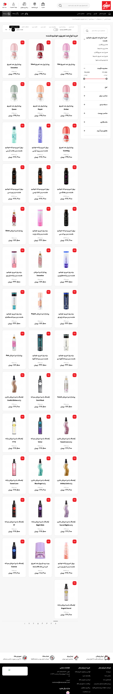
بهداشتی (89, 14)
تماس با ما (108, 676)
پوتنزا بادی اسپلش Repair (40, 314)
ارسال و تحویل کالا (84, 680)
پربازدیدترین (62, 27)
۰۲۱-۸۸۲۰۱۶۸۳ (61, 672)
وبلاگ (14, 14)
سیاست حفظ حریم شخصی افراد (101, 688)
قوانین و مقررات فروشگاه (82, 672)
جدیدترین (71, 27)
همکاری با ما (107, 680)
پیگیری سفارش (85, 688)
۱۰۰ (6, 30)
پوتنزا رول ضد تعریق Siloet (40, 64)
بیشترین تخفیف (14, 27)
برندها (5, 14)
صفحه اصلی (107, 19)
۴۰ (13, 30)
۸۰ (9, 30)
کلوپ (22, 14)
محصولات (99, 19)
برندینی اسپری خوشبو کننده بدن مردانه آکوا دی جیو (66, 359)
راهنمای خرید (86, 676)
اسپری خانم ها (101, 48)
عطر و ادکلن (102, 14)
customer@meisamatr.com (61, 682)
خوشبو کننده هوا (101, 60)
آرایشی (95, 14)
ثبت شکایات (86, 692)
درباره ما (108, 672)
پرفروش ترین (52, 27)
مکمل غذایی (80, 14)
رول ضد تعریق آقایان (100, 52)
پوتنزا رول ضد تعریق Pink (66, 64)
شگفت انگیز (25, 27)
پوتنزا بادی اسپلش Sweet (66, 397)
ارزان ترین (43, 27)
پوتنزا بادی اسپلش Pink (14, 355)
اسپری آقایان (102, 45)
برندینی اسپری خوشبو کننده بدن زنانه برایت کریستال (40, 234)
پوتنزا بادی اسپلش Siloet (14, 231)
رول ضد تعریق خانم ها (99, 56)
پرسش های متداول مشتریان (102, 684)
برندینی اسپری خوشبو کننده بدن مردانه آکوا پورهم (40, 359)
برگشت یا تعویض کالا (83, 684)
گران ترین (34, 27)
